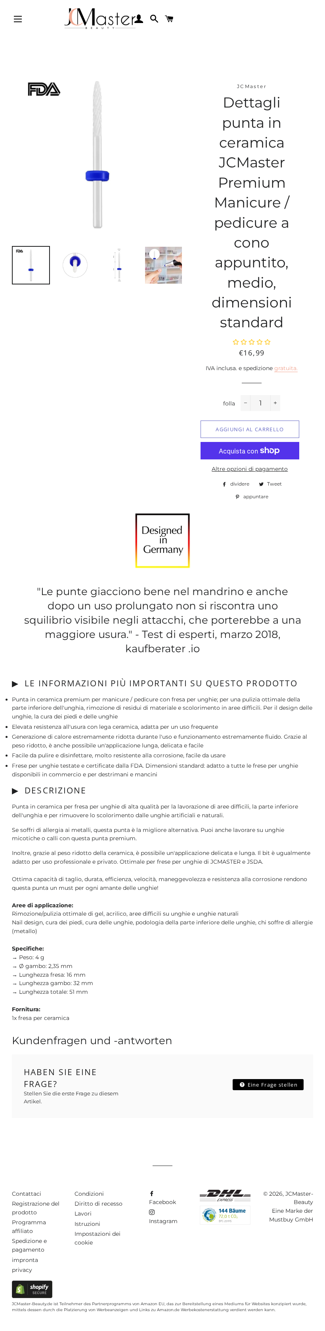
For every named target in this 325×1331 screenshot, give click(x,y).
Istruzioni (87, 1223)
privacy (22, 1269)
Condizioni (89, 1193)
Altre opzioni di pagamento (250, 468)
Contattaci (26, 1193)
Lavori (83, 1213)
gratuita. (286, 368)
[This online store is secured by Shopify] (32, 1296)
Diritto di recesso (98, 1203)
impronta (25, 1260)
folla (229, 403)
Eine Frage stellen (272, 1084)
